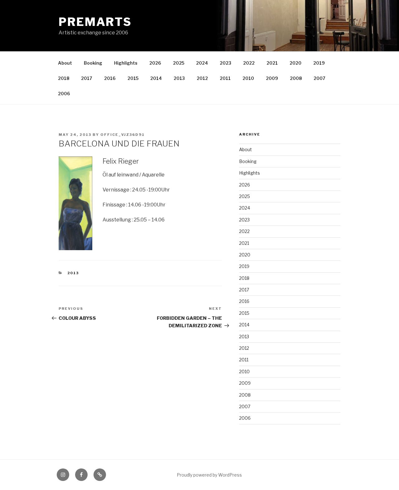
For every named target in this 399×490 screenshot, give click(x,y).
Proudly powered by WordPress (209, 475)
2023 (225, 63)
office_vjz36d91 (122, 134)
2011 (225, 78)
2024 (202, 63)
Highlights (125, 63)
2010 (248, 78)
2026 (155, 63)
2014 (156, 78)
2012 (202, 78)
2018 (63, 78)
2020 (295, 63)
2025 (178, 63)
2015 (132, 78)
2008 (296, 78)
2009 (272, 78)
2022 (249, 63)
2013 (179, 78)
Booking (93, 63)
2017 (86, 78)
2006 (64, 93)
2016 (110, 78)
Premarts (95, 22)
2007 (319, 78)
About (65, 63)
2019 (319, 63)
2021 (272, 63)
